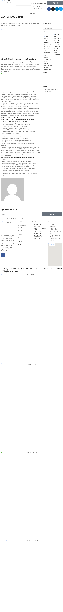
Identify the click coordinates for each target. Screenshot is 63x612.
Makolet (15, 271)
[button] (24, 5)
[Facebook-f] (3, 255)
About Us (20, 230)
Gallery (20, 241)
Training (20, 238)
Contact (20, 234)
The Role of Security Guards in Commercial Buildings (48, 63)
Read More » (47, 52)
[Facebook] (49, 9)
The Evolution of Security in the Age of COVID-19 (47, 45)
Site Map (20, 245)
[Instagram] (53, 9)
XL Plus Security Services (22, 226)
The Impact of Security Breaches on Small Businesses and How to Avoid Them (57, 45)
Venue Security (31, 13)
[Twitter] (61, 9)
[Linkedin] (57, 9)
